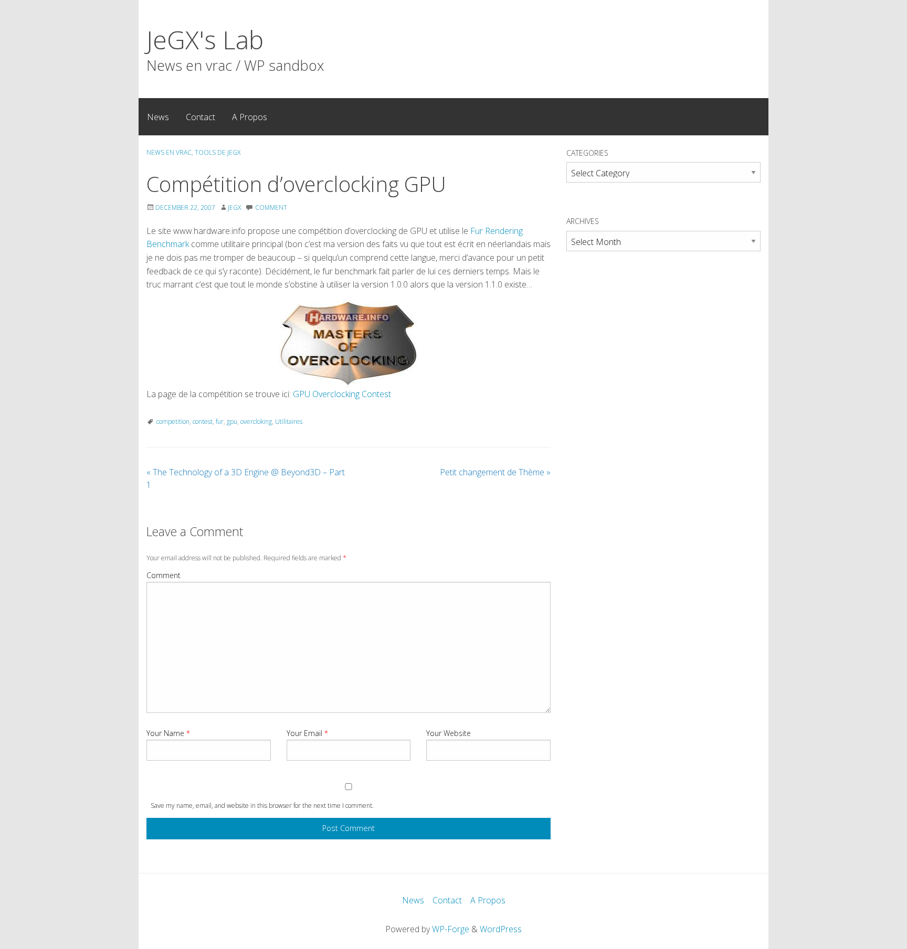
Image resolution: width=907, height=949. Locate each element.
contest (203, 421)
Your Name (168, 733)
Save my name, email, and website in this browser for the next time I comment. (262, 805)
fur (220, 421)
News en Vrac (169, 152)
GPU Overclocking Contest (342, 394)
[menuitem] (158, 116)
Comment (163, 575)
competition (172, 421)
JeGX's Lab (204, 40)
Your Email (307, 733)
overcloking (256, 421)
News (158, 117)
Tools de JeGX (217, 152)
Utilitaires (288, 421)
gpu (232, 421)
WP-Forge (450, 929)
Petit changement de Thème (495, 472)
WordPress (501, 929)
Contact (200, 117)
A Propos (249, 117)
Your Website (448, 733)
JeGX (234, 207)
